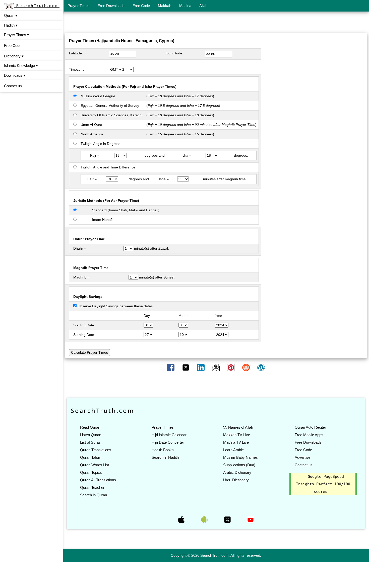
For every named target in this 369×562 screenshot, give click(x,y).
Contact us (13, 86)
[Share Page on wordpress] (261, 367)
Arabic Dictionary (237, 472)
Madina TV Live (236, 442)
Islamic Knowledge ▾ (21, 65)
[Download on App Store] (182, 519)
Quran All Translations (98, 480)
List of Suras (90, 442)
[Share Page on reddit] (246, 367)
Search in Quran (93, 495)
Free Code (141, 6)
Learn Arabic (233, 450)
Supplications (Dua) (239, 465)
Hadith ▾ (11, 25)
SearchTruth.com (36, 6)
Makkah (164, 6)
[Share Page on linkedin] (201, 367)
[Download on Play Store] (205, 519)
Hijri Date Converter (168, 442)
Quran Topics (91, 472)
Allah (203, 6)
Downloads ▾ (14, 75)
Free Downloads (111, 6)
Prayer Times (79, 6)
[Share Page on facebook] (171, 367)
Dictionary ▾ (14, 56)
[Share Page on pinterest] (231, 367)
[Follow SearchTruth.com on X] (228, 519)
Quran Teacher (92, 487)
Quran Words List (94, 465)
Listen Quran (90, 435)
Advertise (302, 457)
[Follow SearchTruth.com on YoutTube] (250, 519)
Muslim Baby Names (240, 457)
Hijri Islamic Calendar (169, 435)
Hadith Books (163, 450)
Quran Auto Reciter (310, 427)
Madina (185, 6)
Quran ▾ (10, 15)
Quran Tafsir (90, 457)
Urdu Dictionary (236, 480)
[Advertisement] (216, 23)
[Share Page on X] (186, 367)
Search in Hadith (165, 457)
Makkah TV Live (236, 435)
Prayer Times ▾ (16, 35)
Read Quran (90, 427)
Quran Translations (95, 450)
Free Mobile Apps (309, 435)
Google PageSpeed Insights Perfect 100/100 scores (323, 484)
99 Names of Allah (238, 427)
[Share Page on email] (216, 367)
